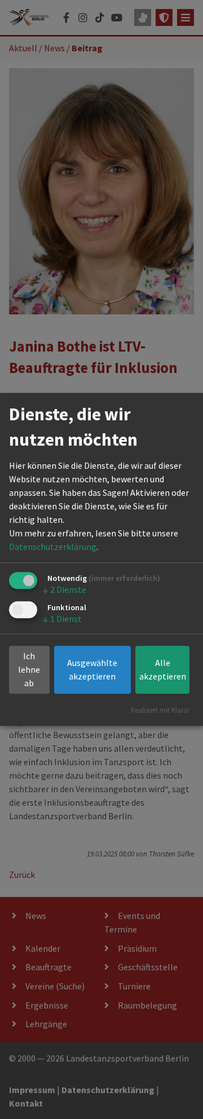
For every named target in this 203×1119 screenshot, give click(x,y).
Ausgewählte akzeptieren (92, 670)
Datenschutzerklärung (52, 546)
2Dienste (64, 589)
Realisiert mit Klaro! (160, 710)
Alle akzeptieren (162, 670)
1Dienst (62, 618)
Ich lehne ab (29, 670)
